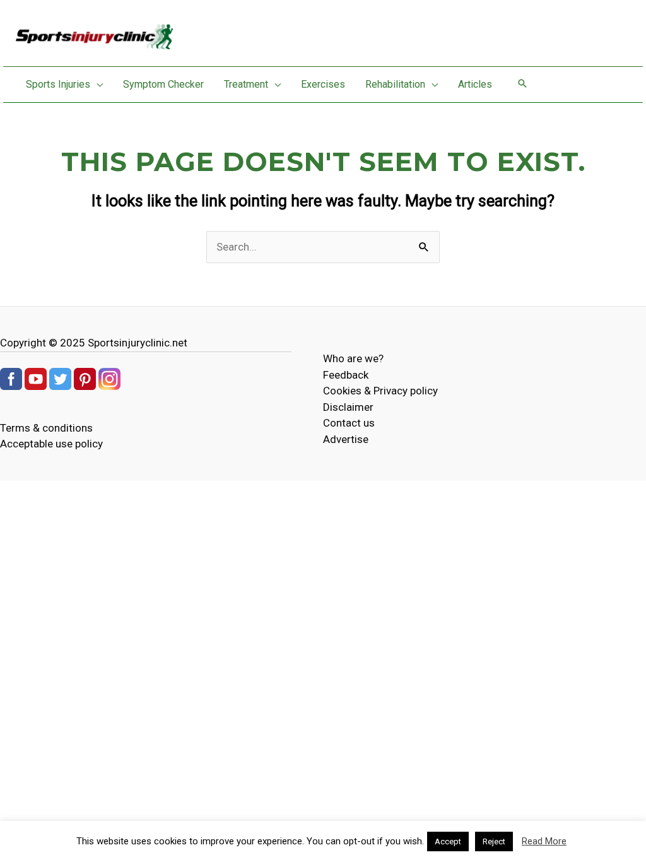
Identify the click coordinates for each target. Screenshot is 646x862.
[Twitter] (60, 378)
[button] (96, 84)
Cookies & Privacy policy (380, 390)
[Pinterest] (85, 378)
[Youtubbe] (36, 378)
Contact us (349, 422)
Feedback (345, 375)
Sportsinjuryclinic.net (137, 342)
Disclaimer (348, 407)
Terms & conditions (46, 428)
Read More (544, 841)
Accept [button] (448, 841)
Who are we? (353, 358)
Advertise (345, 439)
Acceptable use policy (51, 443)
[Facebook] (11, 378)
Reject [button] (494, 841)
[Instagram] (109, 378)
